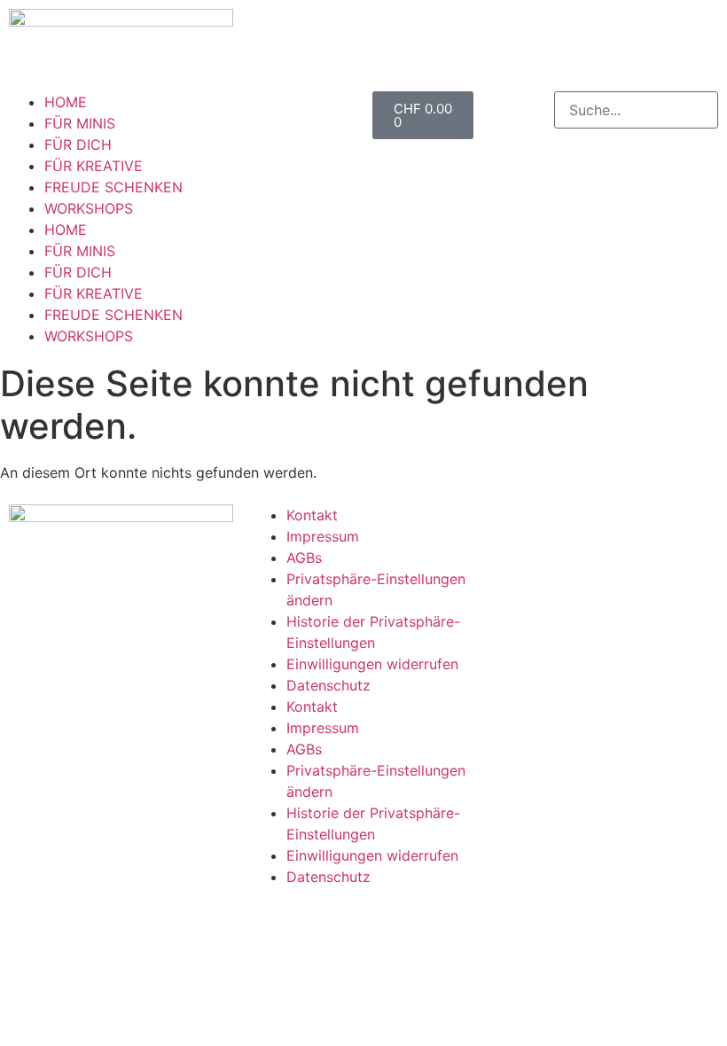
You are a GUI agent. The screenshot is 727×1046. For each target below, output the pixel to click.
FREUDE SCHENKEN (113, 187)
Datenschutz (328, 685)
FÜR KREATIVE (93, 166)
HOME (65, 102)
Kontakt (312, 515)
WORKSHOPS (88, 208)
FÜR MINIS (79, 123)
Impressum (322, 536)
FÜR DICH (78, 144)
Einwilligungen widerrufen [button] (372, 664)
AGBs (304, 557)
